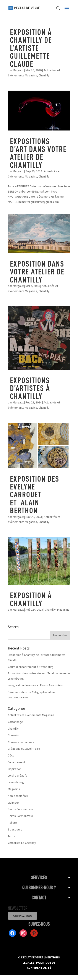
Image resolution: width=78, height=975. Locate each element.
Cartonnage (15, 722)
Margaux (18, 70)
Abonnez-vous (22, 916)
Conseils (13, 735)
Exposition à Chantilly (31, 599)
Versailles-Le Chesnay (22, 843)
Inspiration (14, 769)
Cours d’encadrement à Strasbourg (31, 667)
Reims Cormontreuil (20, 809)
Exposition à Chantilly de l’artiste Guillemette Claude (31, 47)
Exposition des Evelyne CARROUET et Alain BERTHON (34, 494)
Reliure (12, 823)
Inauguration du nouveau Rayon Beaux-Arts (35, 685)
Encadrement (16, 762)
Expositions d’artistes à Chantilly (30, 388)
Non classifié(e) (18, 796)
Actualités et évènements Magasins (31, 715)
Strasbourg (15, 829)
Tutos (11, 836)
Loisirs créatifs (17, 775)
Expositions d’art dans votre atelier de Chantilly (38, 152)
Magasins (63, 610)
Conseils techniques (21, 742)
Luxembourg (16, 782)
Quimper (13, 802)
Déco (11, 755)
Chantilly (44, 75)
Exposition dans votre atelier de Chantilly (37, 271)
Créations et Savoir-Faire (24, 749)
